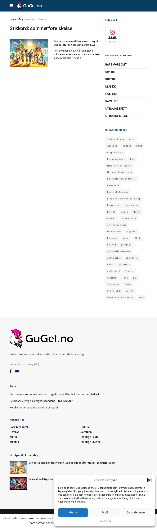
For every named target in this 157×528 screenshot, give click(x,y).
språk (110, 264)
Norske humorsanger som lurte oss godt (34, 407)
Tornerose (113, 284)
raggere (131, 231)
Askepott (112, 146)
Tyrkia (128, 284)
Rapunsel (112, 238)
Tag (21, 19)
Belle (139, 146)
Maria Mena (132, 205)
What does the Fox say (120, 297)
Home (13, 19)
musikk (111, 218)
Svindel (129, 271)
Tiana (124, 278)
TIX (135, 278)
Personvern (105, 521)
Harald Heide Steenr (119, 166)
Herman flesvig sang (119, 172)
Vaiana (130, 291)
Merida (111, 212)
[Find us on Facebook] (10, 371)
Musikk (110, 86)
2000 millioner (115, 139)
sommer (126, 245)
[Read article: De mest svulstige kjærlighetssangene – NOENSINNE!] (18, 483)
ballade (127, 146)
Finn (132, 159)
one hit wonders (117, 225)
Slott (137, 238)
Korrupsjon (113, 205)
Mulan (136, 212)
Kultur (110, 79)
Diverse (110, 72)
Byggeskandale (116, 159)
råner (126, 238)
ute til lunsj (114, 291)
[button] (149, 480)
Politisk (111, 93)
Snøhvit (111, 245)
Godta (73, 512)
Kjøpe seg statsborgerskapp (124, 199)
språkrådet (113, 271)
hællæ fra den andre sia (121, 179)
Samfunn (112, 101)
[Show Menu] (11, 5)
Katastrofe (113, 185)
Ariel (132, 139)
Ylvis (141, 297)
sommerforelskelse (36, 19)
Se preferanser (136, 512)
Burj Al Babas (115, 152)
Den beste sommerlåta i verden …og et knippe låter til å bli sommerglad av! (76, 43)
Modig (124, 212)
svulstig (111, 278)
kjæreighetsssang (117, 192)
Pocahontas (114, 231)
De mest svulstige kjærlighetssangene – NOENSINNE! (41, 401)
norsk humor (128, 218)
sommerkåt (114, 258)
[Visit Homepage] (29, 6)
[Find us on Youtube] (17, 371)
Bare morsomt (116, 64)
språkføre (124, 264)
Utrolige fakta (116, 108)
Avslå (104, 512)
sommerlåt (132, 258)
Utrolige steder (117, 115)
